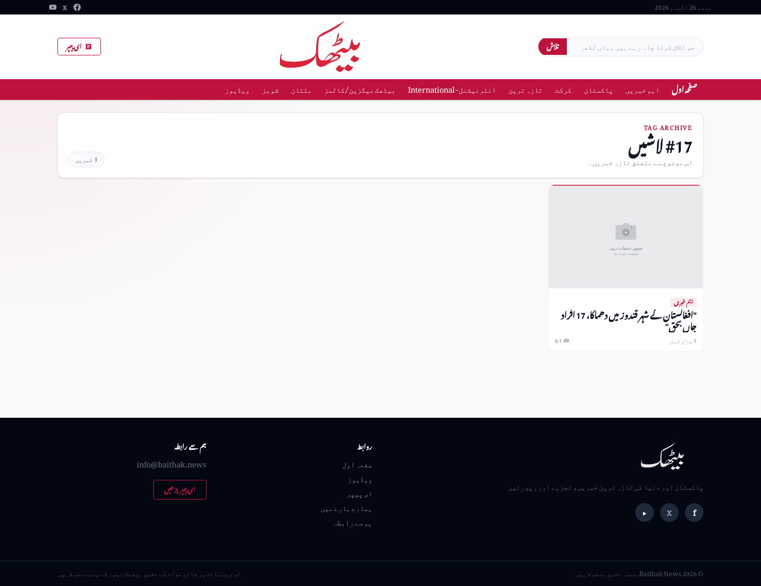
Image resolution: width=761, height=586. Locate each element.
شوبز (270, 89)
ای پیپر (74, 46)
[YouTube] (52, 7)
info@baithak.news (172, 464)
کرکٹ (563, 89)
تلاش (553, 46)
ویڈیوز (237, 89)
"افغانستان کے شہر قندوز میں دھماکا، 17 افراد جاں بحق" (629, 320)
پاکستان (598, 89)
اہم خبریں (642, 89)
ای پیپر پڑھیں (180, 489)
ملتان (301, 89)
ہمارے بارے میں (346, 507)
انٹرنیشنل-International (452, 89)
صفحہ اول (684, 89)
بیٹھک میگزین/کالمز (360, 89)
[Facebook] (77, 7)
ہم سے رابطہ (352, 522)
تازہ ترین (525, 89)
